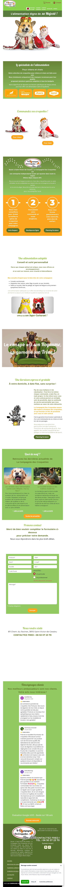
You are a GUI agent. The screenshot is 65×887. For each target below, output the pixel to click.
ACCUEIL (9, 861)
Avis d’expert (13, 230)
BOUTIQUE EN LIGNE (13, 864)
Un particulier (40, 574)
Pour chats (48, 143)
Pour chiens (17, 137)
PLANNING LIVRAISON (38, 8)
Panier (48, 3)
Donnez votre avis (32, 820)
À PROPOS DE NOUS (44, 8)
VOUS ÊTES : (37, 571)
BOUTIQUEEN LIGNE (32, 8)
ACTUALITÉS (49, 8)
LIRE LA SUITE (18, 511)
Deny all (33, 882)
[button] (61, 865)
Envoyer (32, 610)
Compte (58, 3)
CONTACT (55, 8)
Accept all (25, 882)
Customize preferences (46, 882)
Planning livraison (52, 230)
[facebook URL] (45, 847)
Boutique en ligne (32, 230)
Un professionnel (41, 577)
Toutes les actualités (32, 516)
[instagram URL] (49, 847)
